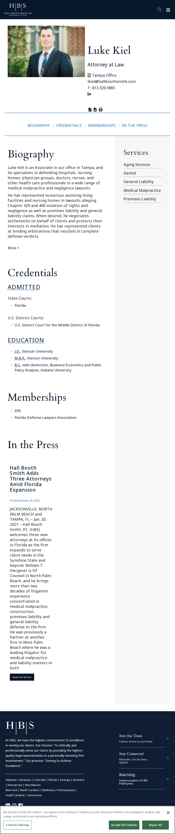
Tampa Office (104, 75)
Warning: (127, 774)
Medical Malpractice (142, 190)
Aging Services (137, 164)
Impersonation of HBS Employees (133, 781)
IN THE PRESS (134, 125)
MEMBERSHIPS (102, 125)
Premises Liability (140, 198)
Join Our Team (130, 736)
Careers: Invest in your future (136, 741)
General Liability (139, 181)
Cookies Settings (17, 825)
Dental (130, 173)
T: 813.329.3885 (101, 87)
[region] (87, 820)
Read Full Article (22, 677)
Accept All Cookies (124, 825)
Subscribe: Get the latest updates (133, 761)
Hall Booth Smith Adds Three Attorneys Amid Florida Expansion (31, 478)
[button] (56, 248)
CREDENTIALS (69, 125)
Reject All (155, 825)
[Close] (168, 812)
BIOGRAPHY (39, 125)
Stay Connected (131, 754)
